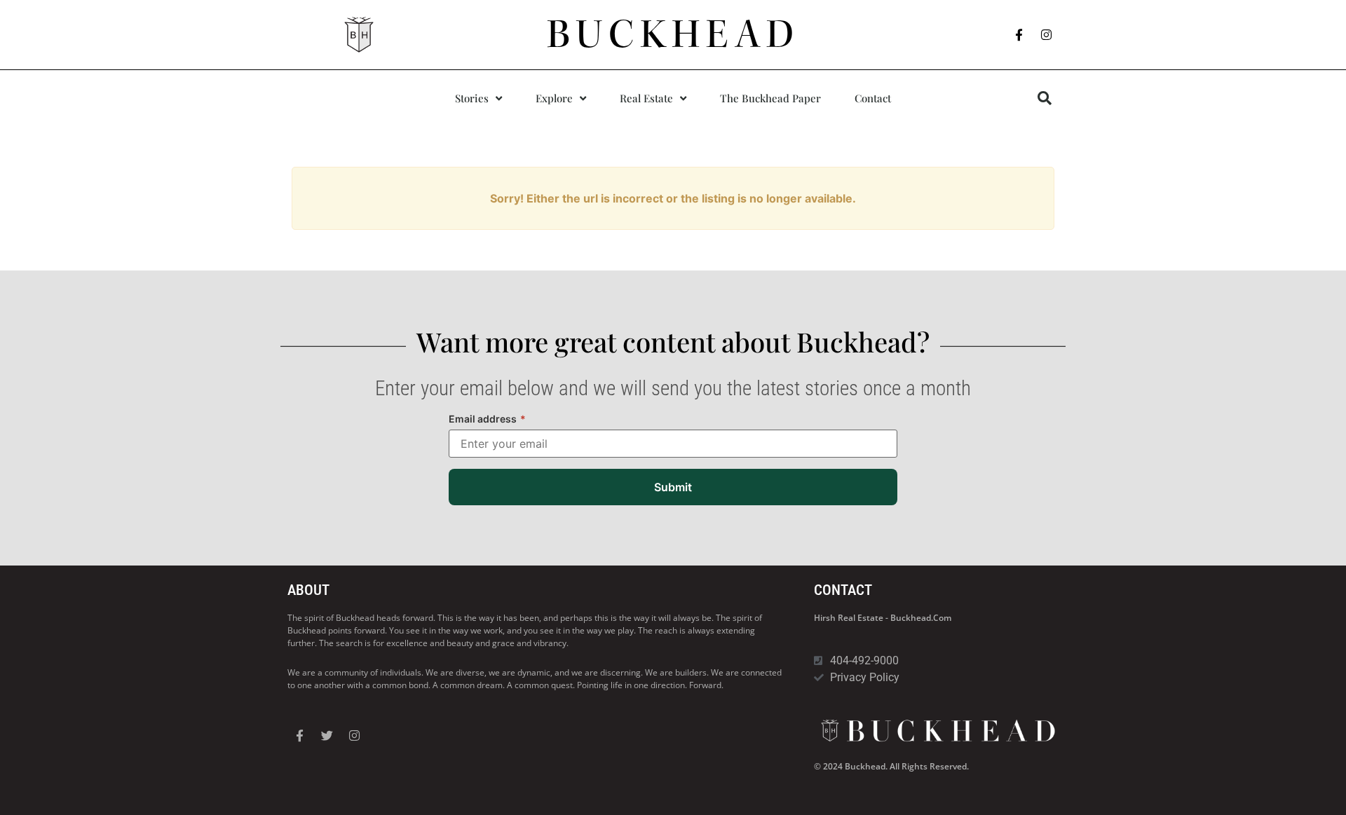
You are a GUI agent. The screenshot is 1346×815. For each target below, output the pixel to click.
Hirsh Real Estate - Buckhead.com (882, 618)
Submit (673, 487)
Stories (472, 98)
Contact (873, 98)
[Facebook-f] (1019, 35)
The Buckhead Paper (770, 98)
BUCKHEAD (673, 34)
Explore (554, 98)
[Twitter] (327, 735)
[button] (1045, 98)
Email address (487, 419)
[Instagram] (1047, 35)
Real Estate (646, 98)
